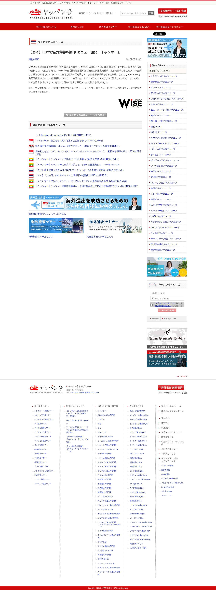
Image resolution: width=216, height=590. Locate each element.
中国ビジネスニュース (161, 171)
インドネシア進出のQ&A (139, 424)
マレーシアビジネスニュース (164, 183)
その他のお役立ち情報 (138, 548)
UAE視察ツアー (40, 475)
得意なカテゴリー (136, 544)
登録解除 (155, 319)
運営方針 (165, 423)
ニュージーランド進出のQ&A (141, 526)
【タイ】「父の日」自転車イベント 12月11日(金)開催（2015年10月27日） (72, 175)
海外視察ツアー (41, 406)
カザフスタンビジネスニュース (165, 228)
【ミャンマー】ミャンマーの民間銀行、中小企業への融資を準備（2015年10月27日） (77, 159)
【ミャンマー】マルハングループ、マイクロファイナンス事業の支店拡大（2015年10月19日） (81, 181)
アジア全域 (102, 542)
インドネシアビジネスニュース (165, 160)
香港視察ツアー (40, 454)
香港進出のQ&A (136, 458)
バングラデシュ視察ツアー (44, 471)
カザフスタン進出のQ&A (139, 535)
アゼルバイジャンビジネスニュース (167, 99)
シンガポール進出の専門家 (108, 441)
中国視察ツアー (40, 449)
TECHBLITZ (166, 496)
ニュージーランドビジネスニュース (167, 110)
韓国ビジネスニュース (161, 199)
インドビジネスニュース (162, 194)
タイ (99, 428)
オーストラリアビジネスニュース (166, 239)
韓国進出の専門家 (104, 492)
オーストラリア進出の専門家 (109, 568)
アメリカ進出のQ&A (137, 492)
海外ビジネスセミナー (76, 406)
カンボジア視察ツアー (42, 432)
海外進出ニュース (159, 132)
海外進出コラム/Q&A (138, 27)
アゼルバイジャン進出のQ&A (141, 522)
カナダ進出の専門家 (105, 550)
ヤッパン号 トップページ (79, 386)
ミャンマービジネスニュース (164, 211)
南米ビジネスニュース (161, 115)
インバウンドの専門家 (106, 563)
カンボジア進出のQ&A (138, 437)
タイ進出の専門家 (104, 454)
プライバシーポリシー (165, 303)
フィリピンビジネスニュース (164, 166)
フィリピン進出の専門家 (107, 471)
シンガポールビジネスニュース (165, 144)
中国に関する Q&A (137, 454)
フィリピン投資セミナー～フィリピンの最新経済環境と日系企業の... (77, 429)
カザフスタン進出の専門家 (108, 518)
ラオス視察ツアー (41, 445)
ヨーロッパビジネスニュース (164, 121)
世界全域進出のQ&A (137, 514)
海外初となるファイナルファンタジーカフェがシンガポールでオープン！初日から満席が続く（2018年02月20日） (88, 153)
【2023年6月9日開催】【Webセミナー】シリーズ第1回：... (77, 439)
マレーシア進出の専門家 (107, 445)
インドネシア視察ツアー (43, 419)
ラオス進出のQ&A (136, 449)
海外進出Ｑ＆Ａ (137, 406)
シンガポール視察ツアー (43, 411)
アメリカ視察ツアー (42, 479)
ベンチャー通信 (167, 466)
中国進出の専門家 (104, 479)
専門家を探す (77, 27)
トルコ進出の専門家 (105, 531)
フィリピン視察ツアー (42, 441)
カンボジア (102, 411)
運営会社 (109, 13)
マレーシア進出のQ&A (138, 419)
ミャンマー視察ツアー (42, 437)
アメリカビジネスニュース (163, 93)
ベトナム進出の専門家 (106, 458)
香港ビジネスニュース (161, 177)
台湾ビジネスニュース (161, 188)
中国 (99, 424)
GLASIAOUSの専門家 (106, 415)
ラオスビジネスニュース (162, 233)
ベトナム (101, 419)
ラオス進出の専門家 (105, 475)
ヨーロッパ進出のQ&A (138, 505)
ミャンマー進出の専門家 (107, 466)
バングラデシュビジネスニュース (166, 222)
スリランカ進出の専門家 (107, 501)
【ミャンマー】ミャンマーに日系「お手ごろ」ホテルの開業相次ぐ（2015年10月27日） (78, 164)
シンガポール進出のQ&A (139, 415)
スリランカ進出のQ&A (138, 475)
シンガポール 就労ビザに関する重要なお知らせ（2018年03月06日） (69, 140)
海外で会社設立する (46, 27)
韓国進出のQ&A (136, 466)
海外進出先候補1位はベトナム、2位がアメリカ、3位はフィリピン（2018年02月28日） (78, 146)
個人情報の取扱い (163, 305)
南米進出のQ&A (136, 501)
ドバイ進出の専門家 (105, 509)
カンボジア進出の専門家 (107, 462)
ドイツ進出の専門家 (105, 437)
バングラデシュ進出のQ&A (140, 479)
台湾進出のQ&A (136, 462)
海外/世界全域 (103, 559)
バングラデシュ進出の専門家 (109, 505)
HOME (82, 13)
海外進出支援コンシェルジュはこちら (47, 214)
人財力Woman (166, 491)
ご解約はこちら (168, 454)
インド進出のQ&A (136, 471)
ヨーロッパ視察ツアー (42, 484)
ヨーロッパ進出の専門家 (107, 522)
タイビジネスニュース (161, 155)
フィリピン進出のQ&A (138, 445)
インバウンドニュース (161, 87)
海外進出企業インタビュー (169, 27)
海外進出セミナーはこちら (100, 236)
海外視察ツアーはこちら (41, 236)
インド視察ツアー (41, 466)
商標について (167, 437)
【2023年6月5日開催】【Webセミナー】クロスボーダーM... (77, 448)
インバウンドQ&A (136, 518)
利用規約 (165, 428)
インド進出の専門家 (105, 497)
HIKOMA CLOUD (167, 487)
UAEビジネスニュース (161, 216)
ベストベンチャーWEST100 (172, 483)
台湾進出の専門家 (104, 488)
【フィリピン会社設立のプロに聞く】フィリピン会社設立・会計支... (77, 413)
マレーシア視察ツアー (42, 415)
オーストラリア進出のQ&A (140, 539)
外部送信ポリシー (169, 449)
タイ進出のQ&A (136, 428)
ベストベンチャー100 (169, 478)
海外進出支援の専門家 (108, 406)
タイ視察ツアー (40, 424)
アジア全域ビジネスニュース (164, 244)
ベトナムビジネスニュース (163, 149)
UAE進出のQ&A (136, 484)
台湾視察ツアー (40, 458)
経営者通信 (165, 470)
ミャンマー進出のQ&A (138, 441)
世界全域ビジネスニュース (163, 250)
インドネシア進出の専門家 (108, 449)
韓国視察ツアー (40, 462)
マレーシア (102, 432)
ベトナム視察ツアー (42, 428)
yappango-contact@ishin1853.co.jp (85, 392)
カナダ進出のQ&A (136, 497)
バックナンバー (170, 319)
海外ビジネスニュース (171, 406)
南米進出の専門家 (104, 555)
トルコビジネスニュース (162, 104)
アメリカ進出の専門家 (106, 546)
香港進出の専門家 (104, 484)
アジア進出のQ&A (136, 488)
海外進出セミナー (108, 27)
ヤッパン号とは (95, 13)
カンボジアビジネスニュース (164, 205)
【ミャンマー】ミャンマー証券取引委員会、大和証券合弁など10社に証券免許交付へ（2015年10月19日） (87, 186)
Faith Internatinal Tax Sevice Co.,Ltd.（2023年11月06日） (63, 135)
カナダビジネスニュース (162, 82)
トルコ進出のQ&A (136, 509)
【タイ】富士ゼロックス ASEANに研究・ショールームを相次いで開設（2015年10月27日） (80, 170)
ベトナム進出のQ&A (137, 432)
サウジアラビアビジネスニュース (166, 138)
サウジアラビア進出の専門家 (109, 514)
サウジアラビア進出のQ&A (140, 531)
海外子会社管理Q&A (137, 411)
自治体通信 (165, 474)
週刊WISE (34, 59)
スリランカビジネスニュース (164, 76)
